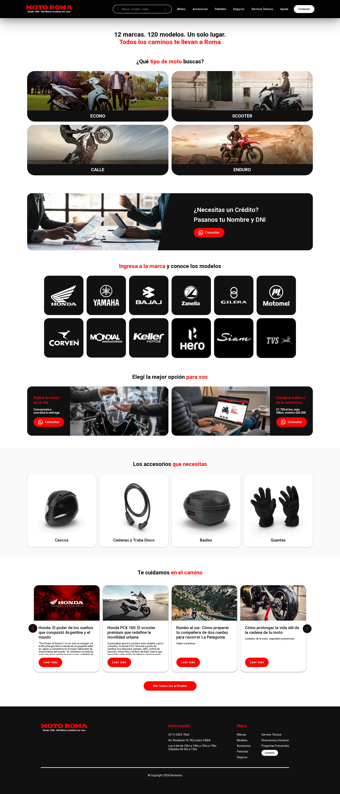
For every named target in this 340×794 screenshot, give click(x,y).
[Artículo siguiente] (307, 628)
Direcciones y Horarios (275, 740)
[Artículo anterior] (33, 628)
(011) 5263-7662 (178, 734)
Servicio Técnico (262, 9)
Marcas (241, 734)
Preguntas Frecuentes (275, 745)
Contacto (304, 9)
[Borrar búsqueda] (165, 9)
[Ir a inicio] (49, 9)
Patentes (220, 9)
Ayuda (284, 9)
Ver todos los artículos (170, 686)
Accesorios (200, 9)
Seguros (238, 9)
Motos (181, 9)
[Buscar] (118, 9)
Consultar (212, 232)
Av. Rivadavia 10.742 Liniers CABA (189, 740)
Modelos (242, 740)
